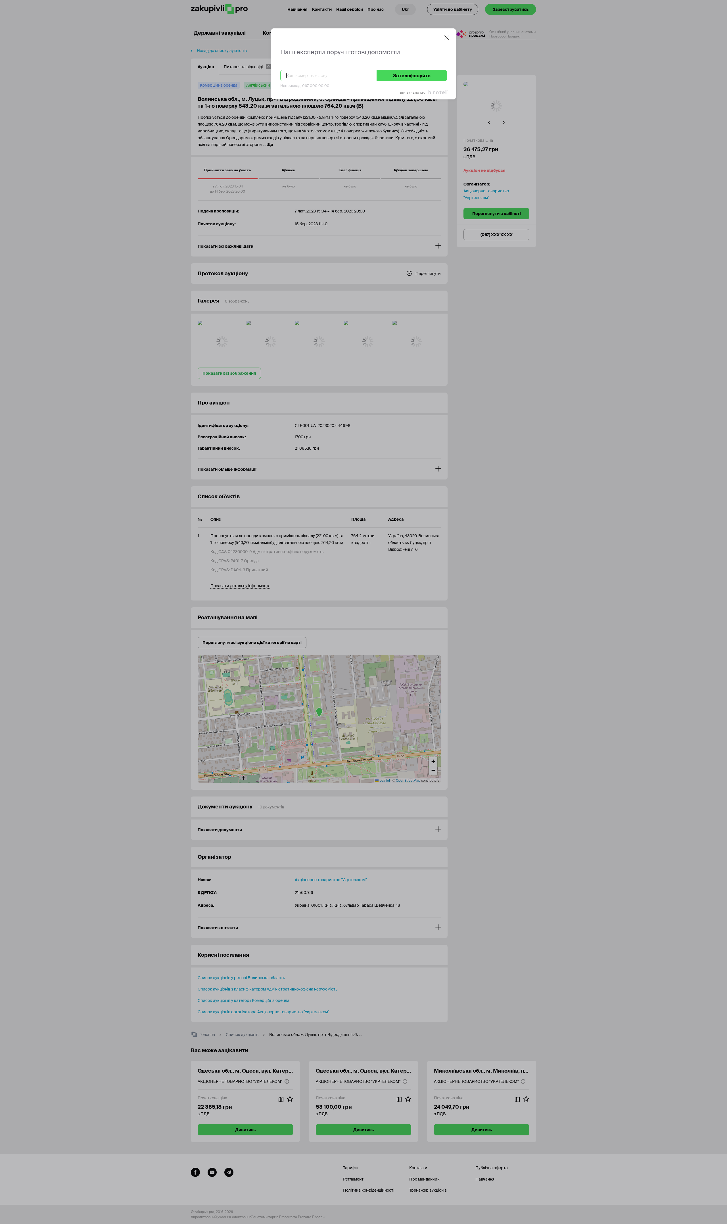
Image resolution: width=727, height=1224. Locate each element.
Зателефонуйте (412, 76)
